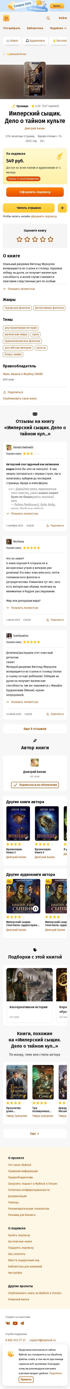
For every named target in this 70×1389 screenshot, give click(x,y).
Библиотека (35, 28)
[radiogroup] (35, 239)
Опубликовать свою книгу (20, 398)
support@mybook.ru (43, 1340)
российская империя (18, 347)
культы (41, 347)
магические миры (16, 334)
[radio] (19, 239)
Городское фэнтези (17, 308)
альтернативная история (21, 327)
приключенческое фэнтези (22, 341)
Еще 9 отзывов (35, 729)
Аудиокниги (37, 40)
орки (35, 334)
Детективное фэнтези (49, 308)
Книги (14, 40)
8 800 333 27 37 (15, 1340)
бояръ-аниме (13, 354)
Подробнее (55, 1373)
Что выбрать (11, 28)
